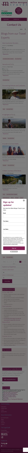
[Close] (24, 200)
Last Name (5, 229)
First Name (5, 221)
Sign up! (14, 248)
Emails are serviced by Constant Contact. (10, 244)
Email (4, 213)
